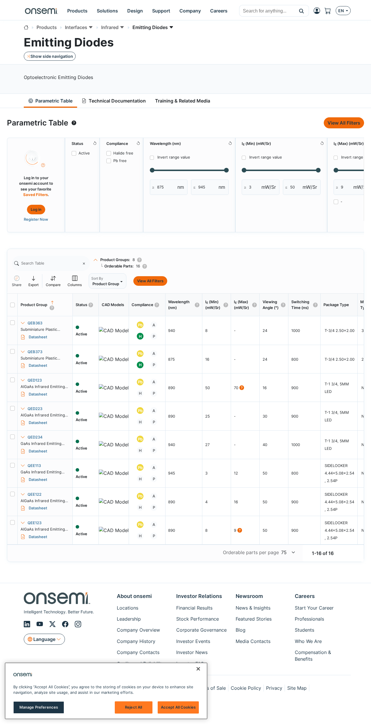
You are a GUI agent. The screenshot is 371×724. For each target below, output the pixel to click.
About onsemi (134, 596)
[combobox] (266, 11)
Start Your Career (314, 608)
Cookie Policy (246, 688)
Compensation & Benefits (313, 655)
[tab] (50, 101)
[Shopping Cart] (330, 10)
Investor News (192, 652)
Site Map (297, 688)
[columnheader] (45, 305)
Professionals (309, 619)
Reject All (133, 707)
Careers (305, 596)
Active (84, 153)
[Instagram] (78, 624)
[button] (301, 11)
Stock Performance (197, 619)
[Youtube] (41, 624)
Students (304, 630)
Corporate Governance (201, 630)
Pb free (120, 160)
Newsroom (249, 596)
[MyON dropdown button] (318, 10)
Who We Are (308, 641)
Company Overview (138, 630)
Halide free (123, 153)
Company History (136, 641)
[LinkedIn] (28, 624)
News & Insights (253, 608)
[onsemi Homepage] (41, 11)
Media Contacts (253, 641)
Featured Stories (254, 619)
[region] (106, 690)
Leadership (129, 619)
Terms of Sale (211, 688)
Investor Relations (199, 596)
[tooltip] (74, 122)
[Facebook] (66, 624)
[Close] (198, 668)
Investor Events (193, 641)
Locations (127, 608)
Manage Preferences (38, 707)
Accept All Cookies (178, 707)
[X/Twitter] (53, 624)
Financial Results (194, 608)
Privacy (274, 688)
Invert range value (173, 157)
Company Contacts (138, 652)
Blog (240, 630)
